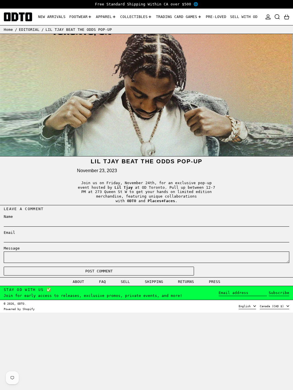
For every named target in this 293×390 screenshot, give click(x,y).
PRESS (214, 282)
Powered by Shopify (19, 309)
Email (9, 232)
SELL (125, 282)
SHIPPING (154, 282)
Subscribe (279, 293)
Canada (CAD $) (273, 306)
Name (8, 216)
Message (12, 248)
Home (8, 29)
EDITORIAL (29, 29)
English (245, 306)
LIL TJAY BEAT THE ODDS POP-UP (78, 29)
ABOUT (78, 282)
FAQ (102, 282)
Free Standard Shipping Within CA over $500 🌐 (146, 4)
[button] (277, 17)
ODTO (20, 303)
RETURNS (186, 282)
